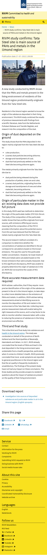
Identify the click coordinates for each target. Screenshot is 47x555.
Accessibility (7, 486)
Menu (8, 21)
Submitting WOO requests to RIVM (16, 460)
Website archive (8, 497)
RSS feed (5, 528)
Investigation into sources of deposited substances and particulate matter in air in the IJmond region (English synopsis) (24, 399)
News (12, 27)
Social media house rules (12, 467)
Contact (5, 446)
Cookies (5, 479)
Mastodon (16, 550)
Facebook (16, 535)
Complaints (6, 456)
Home (4, 27)
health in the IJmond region (13, 333)
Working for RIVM (9, 453)
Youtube (16, 543)
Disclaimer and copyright (12, 490)
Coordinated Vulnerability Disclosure (17, 494)
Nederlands (6, 513)
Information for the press (12, 449)
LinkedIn (16, 539)
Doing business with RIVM (12, 464)
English (5, 509)
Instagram (17, 546)
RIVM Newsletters (9, 525)
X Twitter (16, 532)
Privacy (5, 483)
